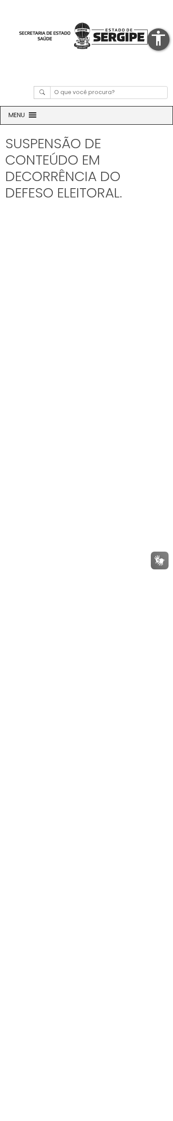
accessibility (158, 38)
